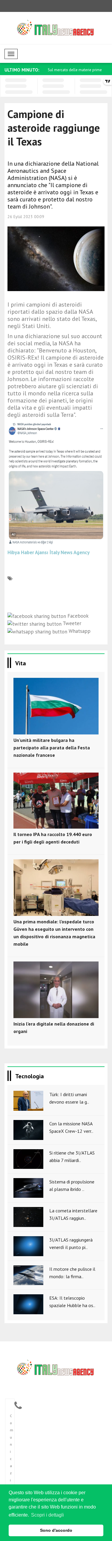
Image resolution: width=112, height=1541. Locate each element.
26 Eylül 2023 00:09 (25, 216)
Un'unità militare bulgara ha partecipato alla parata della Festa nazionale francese (51, 747)
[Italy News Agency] (56, 1369)
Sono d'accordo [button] (56, 1530)
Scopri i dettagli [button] (47, 1514)
